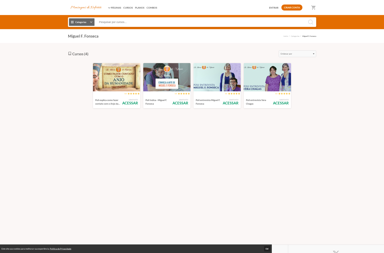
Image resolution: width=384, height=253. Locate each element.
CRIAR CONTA (292, 7)
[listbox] (297, 53)
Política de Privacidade (60, 248)
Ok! (267, 249)
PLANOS (139, 7)
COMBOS (152, 7)
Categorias (295, 36)
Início (286, 36)
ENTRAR (273, 7)
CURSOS (128, 7)
